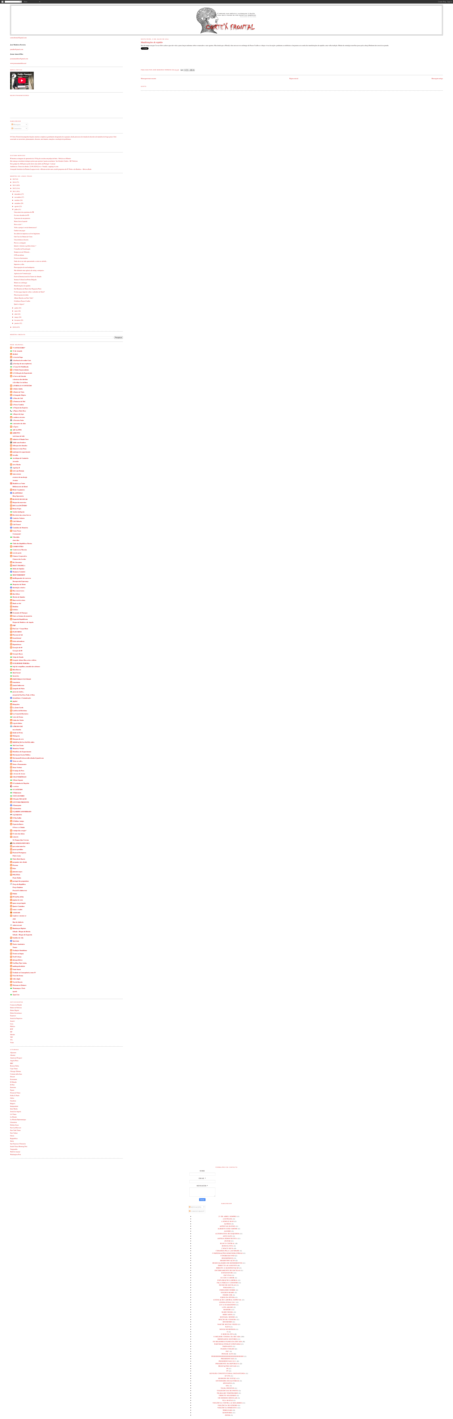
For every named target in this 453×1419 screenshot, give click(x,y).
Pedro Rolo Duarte (19, 859)
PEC (227, 1351)
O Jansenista (17, 808)
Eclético (15, 609)
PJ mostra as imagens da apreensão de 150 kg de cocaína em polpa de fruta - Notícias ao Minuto (40, 158)
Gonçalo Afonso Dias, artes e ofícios (24, 660)
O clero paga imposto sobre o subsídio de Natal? (29, 292)
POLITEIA (16, 874)
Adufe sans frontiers (19, 442)
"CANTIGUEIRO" (19, 348)
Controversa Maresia (20, 549)
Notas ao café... (18, 761)
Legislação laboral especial (227, 1300)
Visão (12, 1042)
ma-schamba (17, 729)
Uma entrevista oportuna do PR (24, 212)
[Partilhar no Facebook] (191, 70)
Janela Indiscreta (18, 685)
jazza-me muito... (18, 692)
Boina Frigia (17, 508)
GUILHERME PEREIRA (21, 663)
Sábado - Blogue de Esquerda (22, 934)
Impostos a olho (19, 264)
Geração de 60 (17, 647)
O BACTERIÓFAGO (19, 777)
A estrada (227, 1219)
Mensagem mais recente (148, 78)
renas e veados (17, 909)
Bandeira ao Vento (19, 483)
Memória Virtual (18, 748)
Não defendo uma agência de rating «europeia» (29, 270)
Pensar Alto (227, 1354)
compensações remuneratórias (227, 1253)
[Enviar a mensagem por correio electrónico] (181, 70)
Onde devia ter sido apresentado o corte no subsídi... (30, 261)
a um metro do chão (19, 423)
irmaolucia (16, 682)
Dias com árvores (18, 591)
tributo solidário (227, 1395)
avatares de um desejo (20, 477)
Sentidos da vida (18, 938)
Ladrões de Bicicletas (20, 710)
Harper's (12, 1103)
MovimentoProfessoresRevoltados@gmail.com (28, 758)
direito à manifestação (227, 1268)
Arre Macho (17, 464)
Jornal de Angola (15, 1111)
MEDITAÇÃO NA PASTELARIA (23, 742)
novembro (18, 197)
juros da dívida (227, 1297)
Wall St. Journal (15, 1152)
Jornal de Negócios (16, 1018)
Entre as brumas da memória (22, 616)
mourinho (227, 1322)
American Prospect (16, 1058)
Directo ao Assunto (227, 1265)
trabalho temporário (227, 1393)
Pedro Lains (17, 856)
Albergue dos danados (20, 445)
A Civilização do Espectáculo (22, 373)
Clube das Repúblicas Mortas (22, 543)
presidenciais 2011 (227, 1361)
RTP (11, 1029)
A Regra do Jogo (18, 414)
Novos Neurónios (228, 1329)
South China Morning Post (18, 1146)
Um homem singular (227, 1398)
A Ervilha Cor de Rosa (20, 382)
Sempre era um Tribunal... (22, 252)
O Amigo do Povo (18, 770)
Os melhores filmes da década (227, 1341)
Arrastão (16, 461)
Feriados (227, 1287)
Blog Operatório (18, 496)
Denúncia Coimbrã (19, 572)
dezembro (18, 194)
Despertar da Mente (19, 584)
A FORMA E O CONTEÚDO (22, 385)
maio (16, 311)
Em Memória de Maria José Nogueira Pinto (27, 289)
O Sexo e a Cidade (19, 827)
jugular (15, 701)
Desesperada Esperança (20, 581)
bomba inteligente (19, 512)
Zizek (227, 1415)
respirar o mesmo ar (19, 916)
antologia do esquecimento (21, 452)
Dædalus (15, 606)
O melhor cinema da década (227, 1336)
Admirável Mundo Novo (21, 439)
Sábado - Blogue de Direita (21, 931)
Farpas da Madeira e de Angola (23, 622)
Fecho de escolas (227, 1285)
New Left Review (15, 1128)
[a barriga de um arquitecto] (22, 363)
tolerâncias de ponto (227, 1391)
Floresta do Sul (18, 635)
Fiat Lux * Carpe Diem (20, 628)
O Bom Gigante (18, 780)
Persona (15, 865)
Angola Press (14, 1060)
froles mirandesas (18, 641)
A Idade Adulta (18, 389)
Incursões (16, 676)
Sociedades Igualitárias (227, 1381)
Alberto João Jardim (227, 1229)
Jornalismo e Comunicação (22, 698)
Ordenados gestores (227, 1339)
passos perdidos (18, 849)
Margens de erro (18, 739)
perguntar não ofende (20, 862)
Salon (12, 1141)
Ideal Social (17, 673)
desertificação (227, 1260)
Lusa (11, 1024)
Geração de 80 (17, 650)
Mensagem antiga (437, 78)
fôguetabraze (17, 644)
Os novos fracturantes (21, 258)
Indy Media (14, 1109)
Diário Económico (16, 1013)
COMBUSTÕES (18, 546)
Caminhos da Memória (20, 527)
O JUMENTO (17, 815)
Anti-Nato (227, 1236)
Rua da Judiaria (18, 922)
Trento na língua (18, 953)
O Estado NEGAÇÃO (20, 799)
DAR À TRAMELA (19, 565)
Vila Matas (227, 1400)
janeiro (17, 323)
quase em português (19, 903)
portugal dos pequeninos (21, 881)
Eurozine (13, 1087)
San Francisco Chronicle (18, 1144)
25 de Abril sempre (227, 1216)
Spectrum (16, 941)
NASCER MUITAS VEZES (228, 1324)
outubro (17, 200)
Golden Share (227, 1292)
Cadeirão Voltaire (19, 518)
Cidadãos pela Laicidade (227, 1251)
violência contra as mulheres (227, 1403)
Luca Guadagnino (227, 1305)
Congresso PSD (227, 1256)
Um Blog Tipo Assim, (20, 963)
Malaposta (16, 736)
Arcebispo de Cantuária (20, 458)
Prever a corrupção (20, 243)
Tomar (15, 947)
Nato (227, 1327)
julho (16, 209)
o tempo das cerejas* (19, 830)
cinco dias (16, 540)
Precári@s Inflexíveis (20, 890)
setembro (18, 203)
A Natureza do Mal (19, 401)
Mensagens (17, 124)
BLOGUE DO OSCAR (20, 499)
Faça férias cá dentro (227, 1283)
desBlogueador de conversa (22, 578)
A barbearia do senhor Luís (22, 360)
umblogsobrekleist (19, 966)
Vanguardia (13, 1149)
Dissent (12, 1077)
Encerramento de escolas (227, 1270)
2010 (14, 327)
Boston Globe (14, 1066)
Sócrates (227, 1383)
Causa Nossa (17, 531)
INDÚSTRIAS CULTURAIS (22, 679)
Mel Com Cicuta (18, 745)
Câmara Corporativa (20, 556)
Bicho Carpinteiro (19, 490)
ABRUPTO (16, 433)
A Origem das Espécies (20, 407)
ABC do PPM (17, 430)
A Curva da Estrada (19, 376)
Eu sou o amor (227, 1278)
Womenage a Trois (19, 988)
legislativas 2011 (227, 1302)
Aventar (15, 480)
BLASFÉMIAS (18, 493)
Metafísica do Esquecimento (22, 751)
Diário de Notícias (16, 1008)
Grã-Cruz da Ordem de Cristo (23, 237)
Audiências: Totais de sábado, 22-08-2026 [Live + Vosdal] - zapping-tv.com (34, 166)
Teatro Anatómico (19, 944)
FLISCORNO (17, 632)
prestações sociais (227, 1366)
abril (16, 314)
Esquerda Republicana (20, 619)
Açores (227, 1224)
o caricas (16, 786)
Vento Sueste (17, 969)
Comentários (17, 128)
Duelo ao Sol (17, 603)
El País (12, 1085)
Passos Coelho (227, 1349)
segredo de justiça (227, 1378)
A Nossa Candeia (18, 404)
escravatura (227, 1273)
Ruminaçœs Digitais (19, 928)
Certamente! (17, 534)
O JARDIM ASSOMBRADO (22, 811)
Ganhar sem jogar (19, 230)
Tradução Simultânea (20, 950)
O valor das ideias (19, 834)
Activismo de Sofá (19, 436)
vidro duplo (16, 979)
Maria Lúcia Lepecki (20, 221)
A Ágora (15, 426)
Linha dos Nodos (18, 720)
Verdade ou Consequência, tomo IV (24, 972)
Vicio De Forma (18, 975)
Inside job (227, 1295)
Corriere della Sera (16, 1074)
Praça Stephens (18, 887)
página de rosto (18, 900)
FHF (14, 625)
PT (227, 1371)
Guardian (13, 1101)
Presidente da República (227, 1363)
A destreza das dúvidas (20, 379)
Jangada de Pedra (19, 688)
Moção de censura (227, 1319)
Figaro (12, 1090)
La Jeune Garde (18, 707)
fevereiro (18, 320)
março (17, 317)
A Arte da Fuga (18, 357)
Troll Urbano (17, 957)
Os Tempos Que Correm (21, 840)
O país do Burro (18, 824)
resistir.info (16, 912)
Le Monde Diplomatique (18, 1119)
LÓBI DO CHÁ (18, 726)
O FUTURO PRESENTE (21, 802)
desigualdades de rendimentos (227, 1263)
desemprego (227, 1258)
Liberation (13, 1122)
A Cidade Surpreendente (21, 370)
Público (12, 1026)
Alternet (12, 1055)
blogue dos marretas (19, 502)
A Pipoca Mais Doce (19, 411)
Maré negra (227, 1312)
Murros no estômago (20, 283)
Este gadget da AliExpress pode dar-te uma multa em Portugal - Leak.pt (32, 164)
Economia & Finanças (20, 613)
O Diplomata (17, 792)
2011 (14, 191)
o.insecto (15, 837)
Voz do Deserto (18, 982)
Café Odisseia (17, 521)
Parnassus (228, 1346)
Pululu (15, 893)
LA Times (13, 1114)
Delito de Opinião (18, 568)
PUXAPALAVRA (18, 897)
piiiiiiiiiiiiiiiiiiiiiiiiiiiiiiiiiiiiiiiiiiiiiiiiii (227, 1356)
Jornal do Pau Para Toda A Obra (24, 695)
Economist (13, 1079)
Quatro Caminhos (19, 906)
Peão (14, 868)
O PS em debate (19, 255)
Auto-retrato (17, 474)
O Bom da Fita (227, 1334)
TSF (11, 1037)
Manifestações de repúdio (22, 286)
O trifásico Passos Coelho (22, 301)
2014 (14, 182)
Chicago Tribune (15, 1071)
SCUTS (227, 1376)
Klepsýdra (16, 704)
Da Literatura (17, 562)
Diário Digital (14, 1010)
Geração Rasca (18, 654)
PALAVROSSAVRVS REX (21, 843)
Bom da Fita (227, 1246)
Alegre (227, 1231)
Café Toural (17, 524)
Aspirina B (16, 468)
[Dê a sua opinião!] (187, 70)
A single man (227, 1221)
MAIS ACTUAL (18, 733)
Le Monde (13, 1117)
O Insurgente (17, 805)
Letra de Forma (18, 717)
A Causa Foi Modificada (21, 367)
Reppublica (14, 1138)
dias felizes (16, 594)
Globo (12, 1098)
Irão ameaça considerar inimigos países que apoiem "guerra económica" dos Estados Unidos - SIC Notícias (44, 161)
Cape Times (14, 1068)
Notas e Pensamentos (19, 764)
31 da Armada (17, 351)
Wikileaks (227, 1410)
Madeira (227, 1309)
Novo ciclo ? (18, 224)
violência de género (227, 1405)
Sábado (12, 1034)
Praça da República (19, 884)
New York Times (15, 1130)
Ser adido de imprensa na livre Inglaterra (27, 233)
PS (227, 1368)
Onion (12, 1136)
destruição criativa (19, 587)
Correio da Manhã (16, 1005)
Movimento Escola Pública (21, 755)
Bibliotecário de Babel (20, 486)
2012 (14, 188)
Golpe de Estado (18, 657)
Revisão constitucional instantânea (227, 1373)
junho (17, 308)
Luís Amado (227, 1307)
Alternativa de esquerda (227, 1234)
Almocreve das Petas (19, 449)
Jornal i (12, 1021)
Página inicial (293, 78)
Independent (14, 1106)
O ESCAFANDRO (18, 796)
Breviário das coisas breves (22, 515)
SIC (11, 1032)
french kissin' (17, 638)
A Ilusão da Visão (18, 392)
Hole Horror (17, 669)
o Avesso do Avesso (19, 773)
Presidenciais (227, 1359)
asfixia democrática (227, 1238)
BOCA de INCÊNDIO (20, 505)
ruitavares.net (17, 925)
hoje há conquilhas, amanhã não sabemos (26, 666)
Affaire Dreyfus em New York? (23, 298)
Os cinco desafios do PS (21, 215)
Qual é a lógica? (19, 304)
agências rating (227, 1226)
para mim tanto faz (19, 846)
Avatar (227, 1241)
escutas (227, 1275)
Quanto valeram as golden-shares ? (25, 246)
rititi (14, 919)
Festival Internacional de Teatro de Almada (27, 276)
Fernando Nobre (227, 1290)
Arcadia (15, 455)
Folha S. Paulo (14, 1095)
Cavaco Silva (228, 1248)
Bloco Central (227, 1243)
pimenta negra (17, 871)
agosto (17, 206)
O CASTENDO (18, 789)
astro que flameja (18, 471)
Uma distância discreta (21, 240)
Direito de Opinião (19, 597)
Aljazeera (13, 1052)
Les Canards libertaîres (20, 714)
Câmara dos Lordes (19, 559)
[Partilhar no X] (189, 70)
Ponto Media (17, 878)
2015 (14, 179)
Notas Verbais (17, 767)
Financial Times (15, 1093)
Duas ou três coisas (19, 600)
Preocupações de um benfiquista (24, 267)
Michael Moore (227, 1317)
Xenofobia (227, 1413)
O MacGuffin (17, 818)
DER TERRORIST (19, 575)
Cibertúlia (16, 537)
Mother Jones (14, 1125)
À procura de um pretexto (22, 218)
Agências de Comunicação (22, 273)
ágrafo (15, 991)
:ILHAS (15, 354)
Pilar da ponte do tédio (21, 295)
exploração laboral (227, 1280)
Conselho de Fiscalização (22, 249)
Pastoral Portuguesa (19, 852)
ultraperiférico (18, 960)
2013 (14, 185)
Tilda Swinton (227, 1388)
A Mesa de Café (18, 398)
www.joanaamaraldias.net (18, 63)
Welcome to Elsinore (19, 985)
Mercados (227, 1314)
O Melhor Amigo (18, 821)
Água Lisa (16, 994)
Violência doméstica (227, 1408)
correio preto (17, 553)
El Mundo (13, 1082)
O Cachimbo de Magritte (21, 783)
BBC (11, 1063)
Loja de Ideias (17, 723)
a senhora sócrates (19, 417)
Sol (227, 1386)
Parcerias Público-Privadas (227, 1344)
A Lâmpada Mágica (19, 395)
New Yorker (14, 1133)
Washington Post (15, 1154)
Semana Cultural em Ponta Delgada (25, 279)
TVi (11, 1040)
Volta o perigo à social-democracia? (25, 227)
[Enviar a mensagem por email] (184, 70)
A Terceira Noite (18, 420)
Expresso (13, 1016)
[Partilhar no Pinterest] (193, 70)
